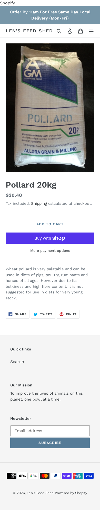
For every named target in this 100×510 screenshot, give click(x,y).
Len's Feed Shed (29, 30)
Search (17, 361)
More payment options (50, 250)
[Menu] (91, 30)
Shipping (39, 203)
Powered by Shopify (71, 493)
